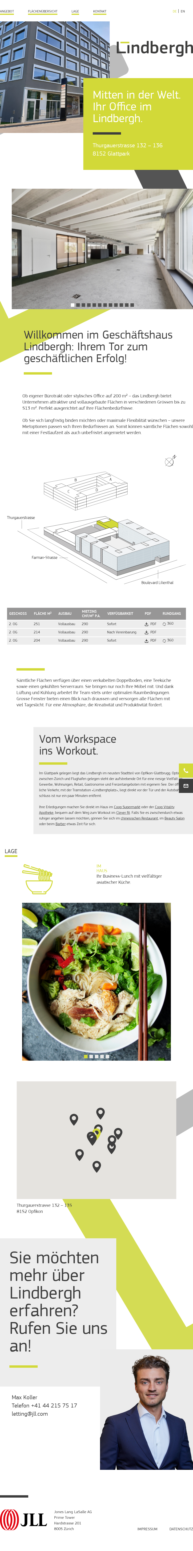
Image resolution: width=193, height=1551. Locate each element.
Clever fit (123, 813)
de (175, 11)
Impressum (147, 1529)
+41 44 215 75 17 (54, 1406)
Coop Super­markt (127, 807)
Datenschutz (181, 1529)
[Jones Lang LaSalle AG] (23, 1529)
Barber (61, 824)
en (183, 11)
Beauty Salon (175, 818)
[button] (72, 305)
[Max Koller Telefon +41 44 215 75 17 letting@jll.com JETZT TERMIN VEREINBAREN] (186, 771)
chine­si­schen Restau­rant (139, 818)
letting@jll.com (30, 1414)
